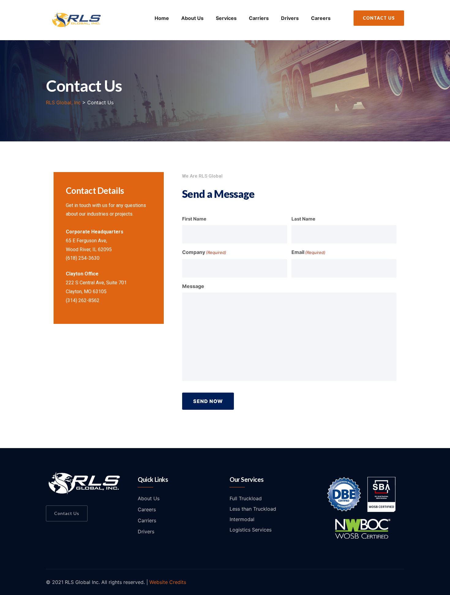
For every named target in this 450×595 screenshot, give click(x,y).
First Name (194, 219)
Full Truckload (246, 498)
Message (193, 286)
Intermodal (242, 519)
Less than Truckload (253, 509)
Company (204, 252)
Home (162, 18)
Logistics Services (251, 530)
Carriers (259, 18)
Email (308, 252)
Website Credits (167, 582)
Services (226, 18)
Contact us (66, 513)
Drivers (290, 18)
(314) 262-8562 (82, 300)
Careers (321, 18)
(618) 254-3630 (82, 258)
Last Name (303, 219)
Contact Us (379, 18)
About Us (192, 18)
